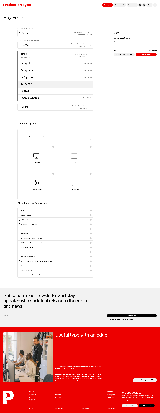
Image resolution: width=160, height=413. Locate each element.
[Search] (144, 5)
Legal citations (111, 408)
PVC (31, 397)
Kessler (58, 395)
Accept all (130, 406)
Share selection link (124, 54)
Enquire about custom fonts (145, 380)
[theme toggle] (140, 5)
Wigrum (32, 400)
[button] (90, 45)
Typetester (132, 5)
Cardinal (32, 395)
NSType (58, 397)
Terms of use (59, 408)
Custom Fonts (120, 5)
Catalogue (107, 5)
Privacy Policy (85, 408)
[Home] (17, 5)
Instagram (111, 395)
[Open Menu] (155, 5)
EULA (31, 408)
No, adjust (147, 406)
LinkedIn (110, 397)
